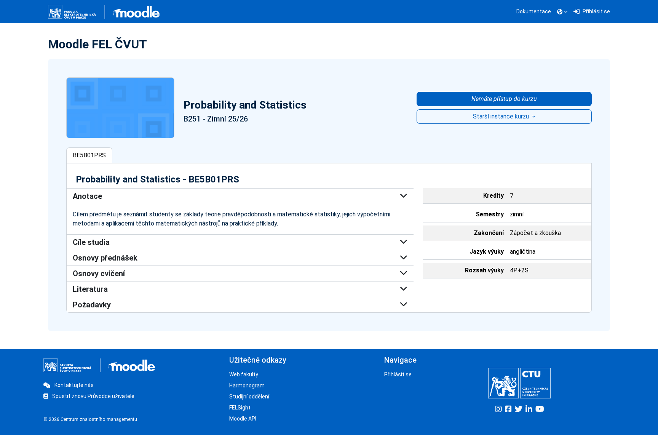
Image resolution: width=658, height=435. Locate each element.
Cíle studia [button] (91, 242)
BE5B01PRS (89, 155)
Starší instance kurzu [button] (501, 116)
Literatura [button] (90, 289)
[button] (562, 11)
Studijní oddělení (249, 396)
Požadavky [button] (92, 304)
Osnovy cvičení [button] (99, 273)
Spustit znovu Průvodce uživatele (92, 396)
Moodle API (242, 419)
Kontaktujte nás (73, 385)
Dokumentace (533, 11)
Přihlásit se (398, 374)
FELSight (240, 408)
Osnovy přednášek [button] (105, 257)
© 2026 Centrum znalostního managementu (90, 419)
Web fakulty (243, 374)
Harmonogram (247, 385)
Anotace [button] (87, 196)
